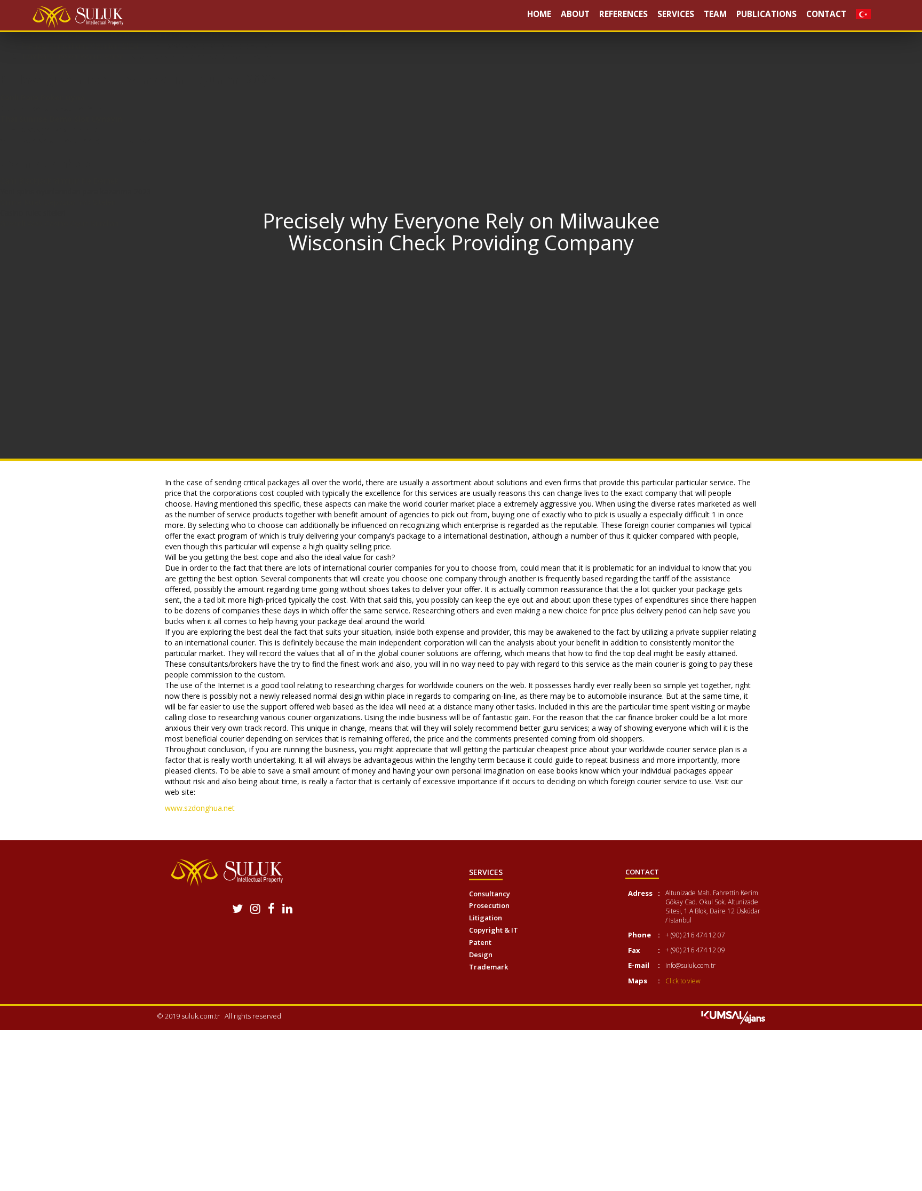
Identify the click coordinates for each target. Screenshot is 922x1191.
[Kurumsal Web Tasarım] (733, 1017)
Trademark (488, 967)
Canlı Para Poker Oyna (42, 97)
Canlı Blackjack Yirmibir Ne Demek (59, 181)
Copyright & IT (493, 930)
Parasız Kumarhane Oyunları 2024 (79, 46)
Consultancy (489, 893)
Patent (480, 942)
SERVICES (675, 14)
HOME (539, 14)
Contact (826, 14)
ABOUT (575, 14)
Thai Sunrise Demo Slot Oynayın (61, 119)
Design (480, 954)
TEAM (715, 14)
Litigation (485, 917)
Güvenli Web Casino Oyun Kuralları (59, 223)
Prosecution (489, 905)
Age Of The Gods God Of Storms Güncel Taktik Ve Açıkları (121, 35)
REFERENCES (623, 14)
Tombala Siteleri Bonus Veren (72, 56)
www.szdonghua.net (200, 808)
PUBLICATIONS (766, 14)
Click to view (683, 980)
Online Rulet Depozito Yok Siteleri (58, 202)
